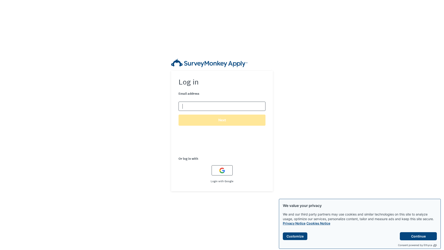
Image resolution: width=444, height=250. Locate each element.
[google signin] (222, 170)
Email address (189, 93)
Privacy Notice (294, 223)
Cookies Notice (318, 223)
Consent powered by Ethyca (415, 245)
